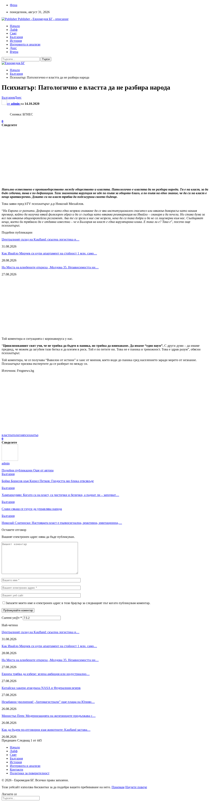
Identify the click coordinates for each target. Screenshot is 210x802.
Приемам (118, 787)
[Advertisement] (105, 155)
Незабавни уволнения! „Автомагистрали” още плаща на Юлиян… (48, 702)
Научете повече (136, 787)
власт (5, 435)
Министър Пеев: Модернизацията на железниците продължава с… (49, 716)
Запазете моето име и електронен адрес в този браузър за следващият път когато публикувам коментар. (78, 603)
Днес (13, 48)
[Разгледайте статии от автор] (10, 459)
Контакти (16, 769)
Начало (15, 26)
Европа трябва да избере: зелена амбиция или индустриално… (46, 674)
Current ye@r (12, 617)
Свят (13, 33)
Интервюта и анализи (25, 44)
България (16, 37)
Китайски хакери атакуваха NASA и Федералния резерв (41, 688)
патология (16, 435)
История (16, 40)
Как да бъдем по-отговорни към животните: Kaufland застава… (46, 729)
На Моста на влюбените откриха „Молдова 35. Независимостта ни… (50, 267)
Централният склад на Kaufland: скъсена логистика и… (40, 239)
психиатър (31, 435)
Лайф (13, 29)
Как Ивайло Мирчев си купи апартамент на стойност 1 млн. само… (49, 253)
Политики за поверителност (29, 773)
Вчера (14, 52)
